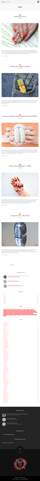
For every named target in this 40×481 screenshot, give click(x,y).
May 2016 (5, 391)
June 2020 (5, 338)
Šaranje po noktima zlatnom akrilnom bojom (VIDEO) (20, 116)
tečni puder (19, 314)
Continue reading (5, 105)
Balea (10, 309)
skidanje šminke (6, 314)
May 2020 (5, 339)
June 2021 (5, 328)
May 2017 (5, 375)
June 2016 (5, 389)
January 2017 (5, 380)
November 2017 (6, 370)
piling (21, 313)
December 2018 (6, 355)
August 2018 (5, 360)
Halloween (32, 309)
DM (22, 309)
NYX (13, 313)
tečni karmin (15, 314)
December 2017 (6, 369)
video (32, 314)
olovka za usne (17, 313)
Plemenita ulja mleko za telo (12, 280)
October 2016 (5, 384)
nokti (7, 313)
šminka (5, 315)
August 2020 (5, 335)
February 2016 (5, 395)
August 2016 (5, 387)
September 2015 (6, 401)
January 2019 (5, 353)
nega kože (28, 312)
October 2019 (5, 347)
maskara (10, 312)
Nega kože (5, 299)
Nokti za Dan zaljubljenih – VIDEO (20, 166)
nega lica (31, 312)
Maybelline (14, 312)
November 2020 (6, 332)
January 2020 (5, 343)
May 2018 (5, 364)
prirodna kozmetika (26, 313)
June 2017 (5, 374)
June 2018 (5, 362)
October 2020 (5, 333)
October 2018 (5, 357)
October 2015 (5, 400)
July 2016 (5, 388)
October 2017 (5, 371)
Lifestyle (4, 297)
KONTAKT (17, 479)
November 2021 (6, 325)
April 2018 (5, 365)
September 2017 (6, 373)
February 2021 (5, 330)
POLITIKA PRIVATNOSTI (24, 479)
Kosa (4, 296)
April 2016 (5, 392)
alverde (5, 309)
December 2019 (6, 344)
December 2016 (6, 382)
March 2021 (5, 329)
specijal (10, 314)
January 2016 (5, 396)
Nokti (20, 114)
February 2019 (5, 352)
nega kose (24, 312)
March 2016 (5, 393)
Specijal (4, 302)
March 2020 (5, 341)
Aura (7, 309)
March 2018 (5, 366)
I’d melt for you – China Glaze (20, 215)
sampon (31, 313)
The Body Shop (28, 314)
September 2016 (6, 386)
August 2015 (5, 402)
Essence (25, 309)
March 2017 (5, 378)
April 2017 (5, 377)
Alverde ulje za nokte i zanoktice (20, 66)
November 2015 (6, 398)
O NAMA (13, 479)
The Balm (23, 314)
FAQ (19, 479)
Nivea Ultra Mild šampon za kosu (13, 284)
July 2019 (5, 348)
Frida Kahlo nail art (20, 16)
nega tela (35, 312)
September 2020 (6, 334)
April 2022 (5, 323)
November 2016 (6, 383)
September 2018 (6, 359)
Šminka (4, 301)
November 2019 (6, 346)
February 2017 (5, 379)
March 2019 (5, 351)
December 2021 (6, 324)
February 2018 (5, 368)
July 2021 (5, 326)
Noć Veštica (10, 313)
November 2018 (6, 356)
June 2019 (5, 350)
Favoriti (4, 295)
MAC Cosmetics (6, 312)
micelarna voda (19, 312)
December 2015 (6, 397)
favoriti (28, 309)
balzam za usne (14, 309)
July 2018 (5, 361)
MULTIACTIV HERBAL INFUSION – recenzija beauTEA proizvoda (18, 275)
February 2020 (5, 342)
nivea (4, 313)
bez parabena (19, 309)
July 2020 (5, 337)
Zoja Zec (35, 314)
